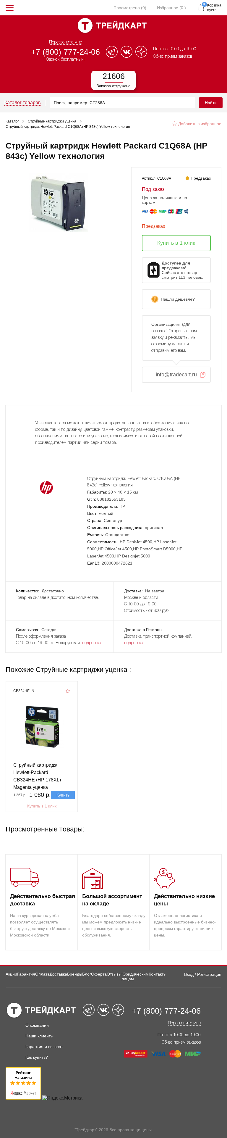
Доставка (58, 974)
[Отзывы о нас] (23, 1097)
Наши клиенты (39, 1036)
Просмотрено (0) (130, 7)
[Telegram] (112, 56)
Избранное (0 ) (171, 7)
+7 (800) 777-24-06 (65, 52)
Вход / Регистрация (202, 974)
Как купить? (36, 1057)
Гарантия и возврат (44, 1046)
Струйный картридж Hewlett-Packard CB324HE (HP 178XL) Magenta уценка (37, 776)
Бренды (74, 974)
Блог (86, 974)
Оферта (99, 974)
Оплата (42, 974)
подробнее (92, 643)
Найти (211, 102)
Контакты (157, 974)
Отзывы (114, 974)
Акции (11, 974)
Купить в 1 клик (41, 806)
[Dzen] (141, 56)
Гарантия (26, 974)
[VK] (126, 56)
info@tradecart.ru (176, 375)
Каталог (12, 121)
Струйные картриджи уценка (52, 121)
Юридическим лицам (135, 976)
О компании (37, 1025)
